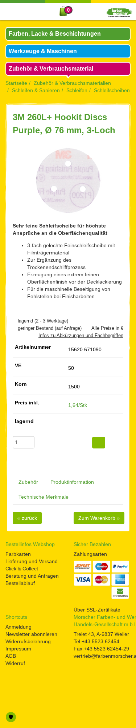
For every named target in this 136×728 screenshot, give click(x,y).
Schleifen (76, 90)
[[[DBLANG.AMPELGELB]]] (70, 424)
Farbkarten (18, 554)
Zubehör (28, 482)
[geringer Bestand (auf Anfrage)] (14, 328)
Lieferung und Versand (31, 561)
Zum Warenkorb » (99, 518)
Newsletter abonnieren (31, 634)
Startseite (16, 83)
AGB (10, 656)
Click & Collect (21, 568)
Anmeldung (18, 627)
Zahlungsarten (90, 554)
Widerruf (15, 663)
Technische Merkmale (43, 497)
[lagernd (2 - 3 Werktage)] (14, 321)
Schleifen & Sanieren (36, 90)
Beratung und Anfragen (32, 576)
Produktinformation (72, 482)
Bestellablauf (20, 583)
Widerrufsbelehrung (28, 641)
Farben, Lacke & (55, 34)
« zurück (27, 518)
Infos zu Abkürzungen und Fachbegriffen (80, 335)
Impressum (18, 649)
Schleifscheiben (112, 90)
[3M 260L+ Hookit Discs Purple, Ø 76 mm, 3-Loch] (68, 180)
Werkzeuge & (43, 51)
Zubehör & (51, 69)
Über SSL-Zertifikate (97, 610)
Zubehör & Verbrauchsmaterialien (72, 83)
